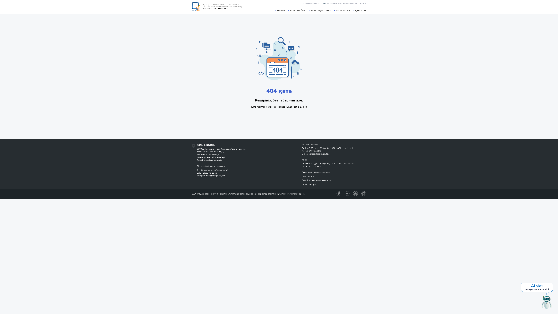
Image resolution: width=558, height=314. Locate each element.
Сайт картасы (308, 176)
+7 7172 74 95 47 (314, 166)
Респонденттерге (321, 10)
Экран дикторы (309, 184)
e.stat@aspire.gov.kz (213, 160)
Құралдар (360, 10)
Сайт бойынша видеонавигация (316, 180)
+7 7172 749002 (313, 151)
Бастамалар (343, 10)
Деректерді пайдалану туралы (316, 172)
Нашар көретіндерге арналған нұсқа (342, 3)
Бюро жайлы (297, 10)
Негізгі (281, 10)
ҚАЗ (362, 3)
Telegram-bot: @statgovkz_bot (211, 175)
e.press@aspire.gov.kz (318, 153)
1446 (199, 170)
